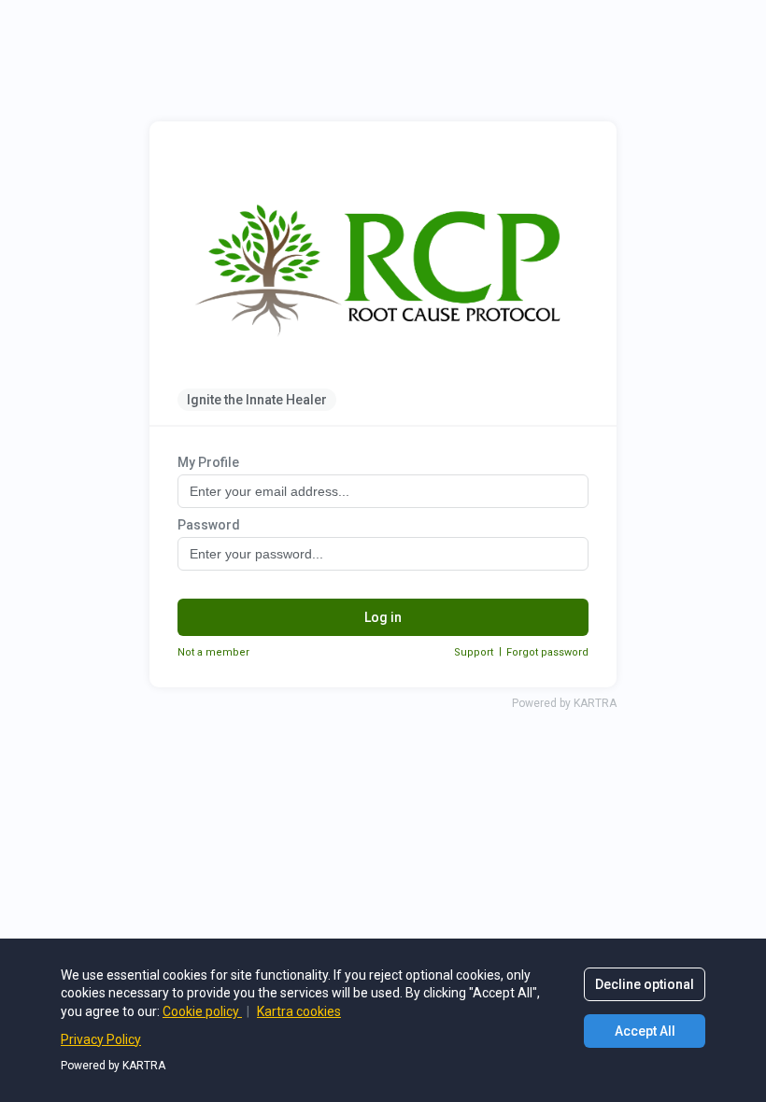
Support (473, 652)
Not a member (213, 652)
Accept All (645, 1031)
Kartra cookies (299, 1011)
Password (208, 524)
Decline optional (644, 984)
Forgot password (547, 652)
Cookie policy (202, 1011)
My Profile (208, 462)
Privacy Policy (101, 1039)
